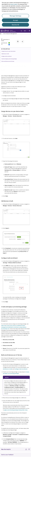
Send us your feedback (7, 454)
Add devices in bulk (7, 369)
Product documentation (13, 31)
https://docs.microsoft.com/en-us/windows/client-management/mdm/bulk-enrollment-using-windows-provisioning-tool (14, 327)
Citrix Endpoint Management (10, 33)
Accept (15, 20)
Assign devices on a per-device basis (8, 51)
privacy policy (13, 4)
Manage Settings (15, 16)
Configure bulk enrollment (21, 369)
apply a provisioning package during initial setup (15, 410)
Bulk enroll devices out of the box (7, 61)
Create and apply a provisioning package (9, 58)
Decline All (15, 25)
